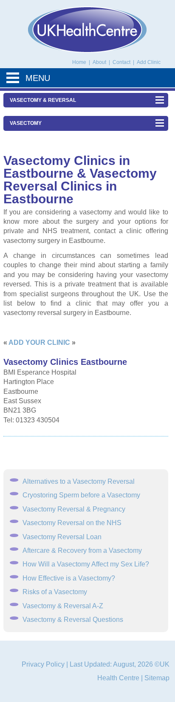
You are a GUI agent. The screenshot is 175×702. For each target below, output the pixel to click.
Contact (122, 62)
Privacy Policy (43, 664)
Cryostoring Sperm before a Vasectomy (81, 495)
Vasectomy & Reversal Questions (73, 619)
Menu (37, 78)
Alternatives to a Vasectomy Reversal (79, 481)
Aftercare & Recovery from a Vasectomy (82, 550)
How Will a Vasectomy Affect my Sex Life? (86, 564)
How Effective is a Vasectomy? (69, 578)
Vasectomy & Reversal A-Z (63, 606)
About (100, 62)
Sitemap (156, 678)
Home (79, 62)
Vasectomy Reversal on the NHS (72, 522)
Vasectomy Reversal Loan (62, 536)
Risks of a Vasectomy (55, 591)
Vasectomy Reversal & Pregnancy (74, 509)
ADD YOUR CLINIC (39, 342)
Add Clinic (149, 62)
